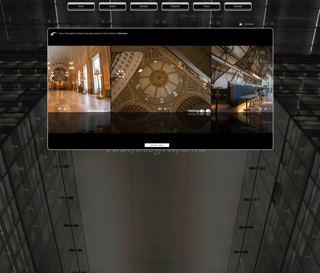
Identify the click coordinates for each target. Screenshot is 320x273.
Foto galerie (70, 33)
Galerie (112, 6)
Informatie (238, 6)
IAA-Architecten (110, 33)
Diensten (144, 6)
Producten (175, 6)
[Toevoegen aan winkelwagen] (60, 109)
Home (81, 6)
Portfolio (79, 33)
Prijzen (207, 6)
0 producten (249, 24)
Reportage (88, 33)
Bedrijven (98, 33)
